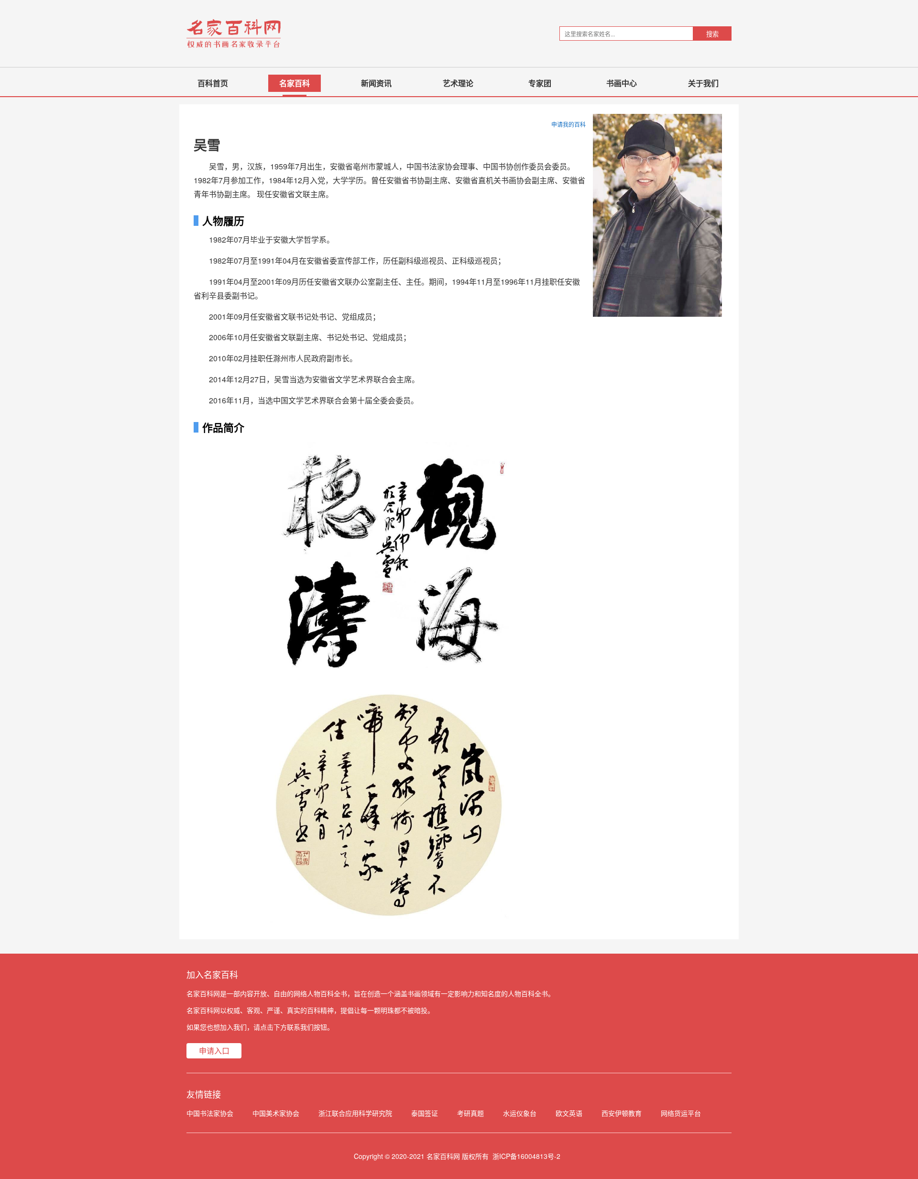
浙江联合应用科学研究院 (355, 1113)
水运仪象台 (519, 1113)
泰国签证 (424, 1113)
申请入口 (214, 1050)
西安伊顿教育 (621, 1113)
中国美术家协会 (275, 1113)
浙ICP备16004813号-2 (526, 1156)
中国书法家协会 (209, 1113)
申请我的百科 (568, 124)
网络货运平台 (681, 1113)
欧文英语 (569, 1113)
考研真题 (470, 1113)
